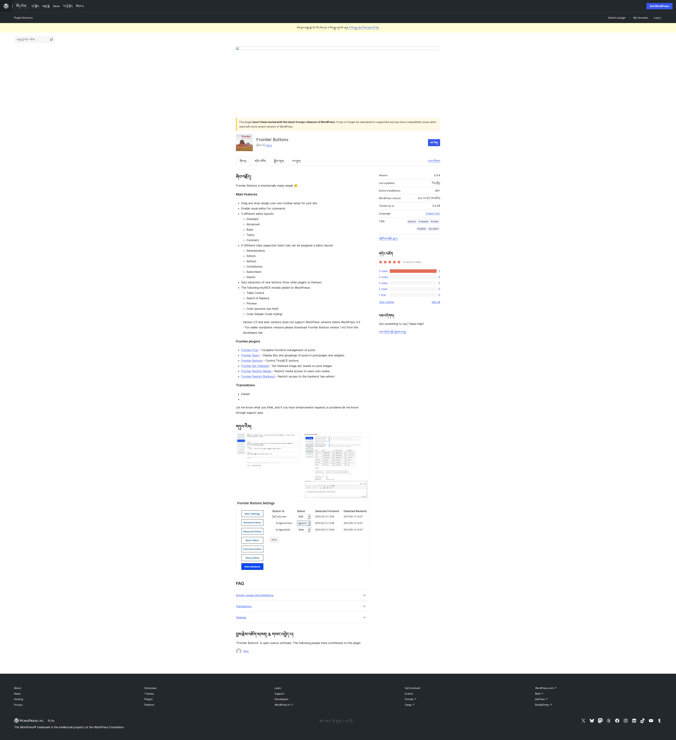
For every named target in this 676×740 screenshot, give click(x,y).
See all (436, 302)
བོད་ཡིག (51, 721)
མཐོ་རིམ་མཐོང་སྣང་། (388, 238)
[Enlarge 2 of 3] (364, 437)
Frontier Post (249, 350)
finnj (269, 145)
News (17, 693)
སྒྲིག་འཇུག (279, 161)
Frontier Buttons (251, 360)
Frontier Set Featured (255, 366)
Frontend (423, 221)
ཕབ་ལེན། (434, 142)
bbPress (541, 699)
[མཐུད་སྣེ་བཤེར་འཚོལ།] (51, 39)
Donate (411, 699)
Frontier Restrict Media (256, 371)
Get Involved (412, 688)
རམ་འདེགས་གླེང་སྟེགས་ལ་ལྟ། (392, 332)
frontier (435, 221)
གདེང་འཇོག (260, 161)
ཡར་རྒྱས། (296, 161)
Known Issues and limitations (255, 595)
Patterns (149, 704)
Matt (539, 693)
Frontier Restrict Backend (258, 376)
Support (279, 693)
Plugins (148, 699)
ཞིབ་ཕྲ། (243, 161)
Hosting (18, 699)
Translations (244, 606)
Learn (278, 688)
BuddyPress (543, 704)
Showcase (150, 688)
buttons (412, 221)
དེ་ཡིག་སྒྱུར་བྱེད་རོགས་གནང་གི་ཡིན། (364, 27)
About (17, 688)
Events (409, 693)
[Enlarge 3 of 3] (364, 506)
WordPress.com (545, 688)
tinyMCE (421, 228)
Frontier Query (250, 355)
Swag (409, 704)
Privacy (18, 704)
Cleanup (241, 617)
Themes (149, 693)
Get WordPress (659, 6)
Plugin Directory (23, 17)
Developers (281, 699)
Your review (386, 302)
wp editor (434, 228)
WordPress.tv (284, 704)
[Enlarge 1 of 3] (296, 437)
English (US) (433, 213)
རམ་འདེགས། (434, 161)
